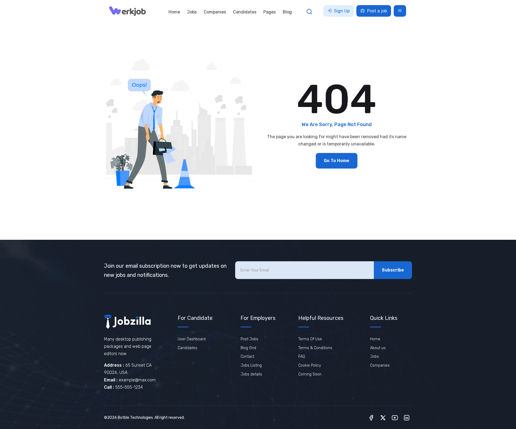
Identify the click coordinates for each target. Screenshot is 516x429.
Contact (247, 356)
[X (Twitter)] (383, 417)
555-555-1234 (129, 387)
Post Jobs (249, 339)
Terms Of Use (310, 339)
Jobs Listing (251, 365)
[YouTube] (395, 417)
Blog (287, 12)
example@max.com (137, 379)
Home (174, 12)
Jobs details (251, 374)
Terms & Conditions (315, 348)
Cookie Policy (309, 365)
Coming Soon (309, 374)
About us (378, 348)
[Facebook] (371, 417)
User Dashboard (192, 339)
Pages (269, 12)
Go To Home (336, 160)
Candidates (244, 12)
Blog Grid (248, 348)
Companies (215, 12)
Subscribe (393, 270)
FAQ (301, 356)
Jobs (192, 12)
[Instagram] (406, 417)
